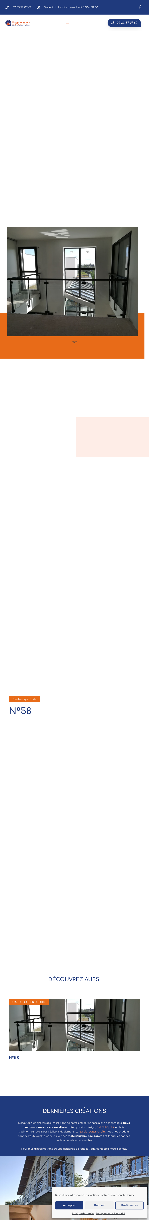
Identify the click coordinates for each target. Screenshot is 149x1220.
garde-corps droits (92, 1131)
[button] (68, 23)
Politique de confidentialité (110, 1213)
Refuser (99, 1205)
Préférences (129, 1205)
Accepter (69, 1205)
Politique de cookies (83, 1213)
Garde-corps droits (24, 699)
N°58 (14, 1057)
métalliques (105, 1127)
